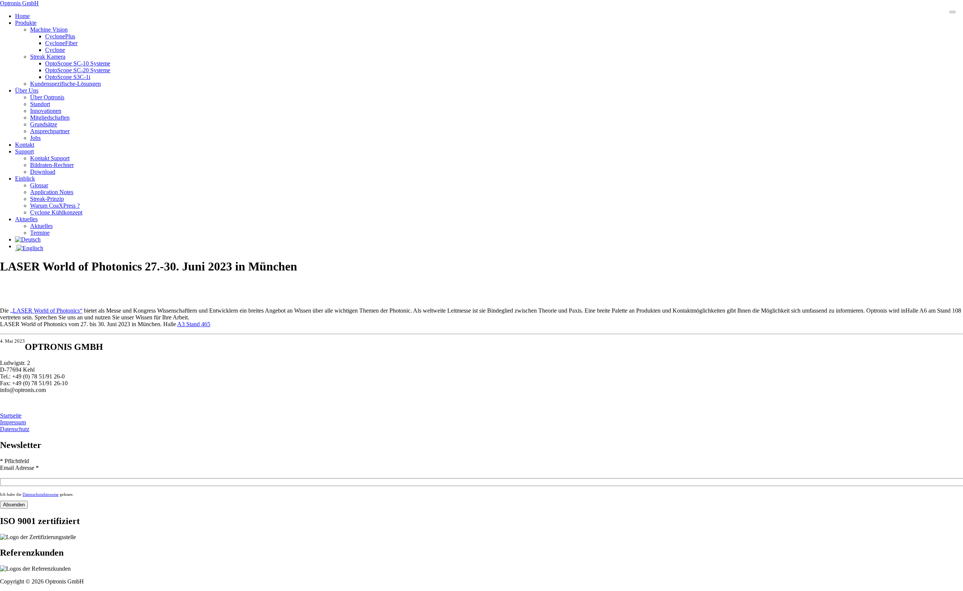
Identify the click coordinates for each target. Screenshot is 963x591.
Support (24, 151)
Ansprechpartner (50, 131)
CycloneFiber (61, 43)
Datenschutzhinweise (41, 494)
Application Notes (51, 192)
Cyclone (55, 50)
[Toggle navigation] (952, 12)
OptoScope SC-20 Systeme (77, 70)
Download (42, 172)
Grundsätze (43, 124)
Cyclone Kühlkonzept (56, 212)
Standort (40, 104)
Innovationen (45, 111)
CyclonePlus (60, 36)
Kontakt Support (50, 158)
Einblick (25, 178)
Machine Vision (49, 29)
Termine (40, 232)
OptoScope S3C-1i (67, 77)
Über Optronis (47, 97)
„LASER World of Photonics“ (46, 310)
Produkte (25, 23)
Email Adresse (19, 468)
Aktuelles (26, 219)
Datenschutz (14, 429)
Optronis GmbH (19, 3)
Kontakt (24, 144)
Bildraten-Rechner (52, 165)
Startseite (10, 415)
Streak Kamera (47, 56)
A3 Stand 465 (193, 324)
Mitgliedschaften (50, 117)
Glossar (39, 185)
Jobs (35, 138)
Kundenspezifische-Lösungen (65, 84)
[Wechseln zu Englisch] (489, 248)
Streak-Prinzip (47, 199)
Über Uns (26, 90)
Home (22, 16)
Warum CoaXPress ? (55, 205)
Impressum (13, 422)
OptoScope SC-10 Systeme (77, 63)
